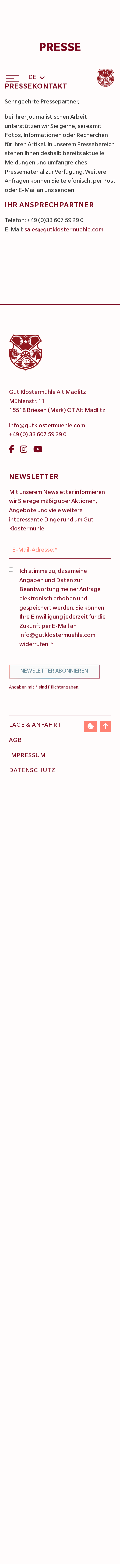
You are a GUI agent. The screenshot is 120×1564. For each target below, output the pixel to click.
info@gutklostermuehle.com (47, 426)
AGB (15, 741)
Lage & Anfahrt (35, 725)
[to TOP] (105, 726)
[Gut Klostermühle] (105, 78)
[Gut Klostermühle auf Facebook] (11, 450)
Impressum (27, 756)
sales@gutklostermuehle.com (63, 230)
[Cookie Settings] (90, 726)
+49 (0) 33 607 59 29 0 (37, 435)
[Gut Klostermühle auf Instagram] (23, 450)
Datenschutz (32, 771)
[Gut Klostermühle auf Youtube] (38, 450)
